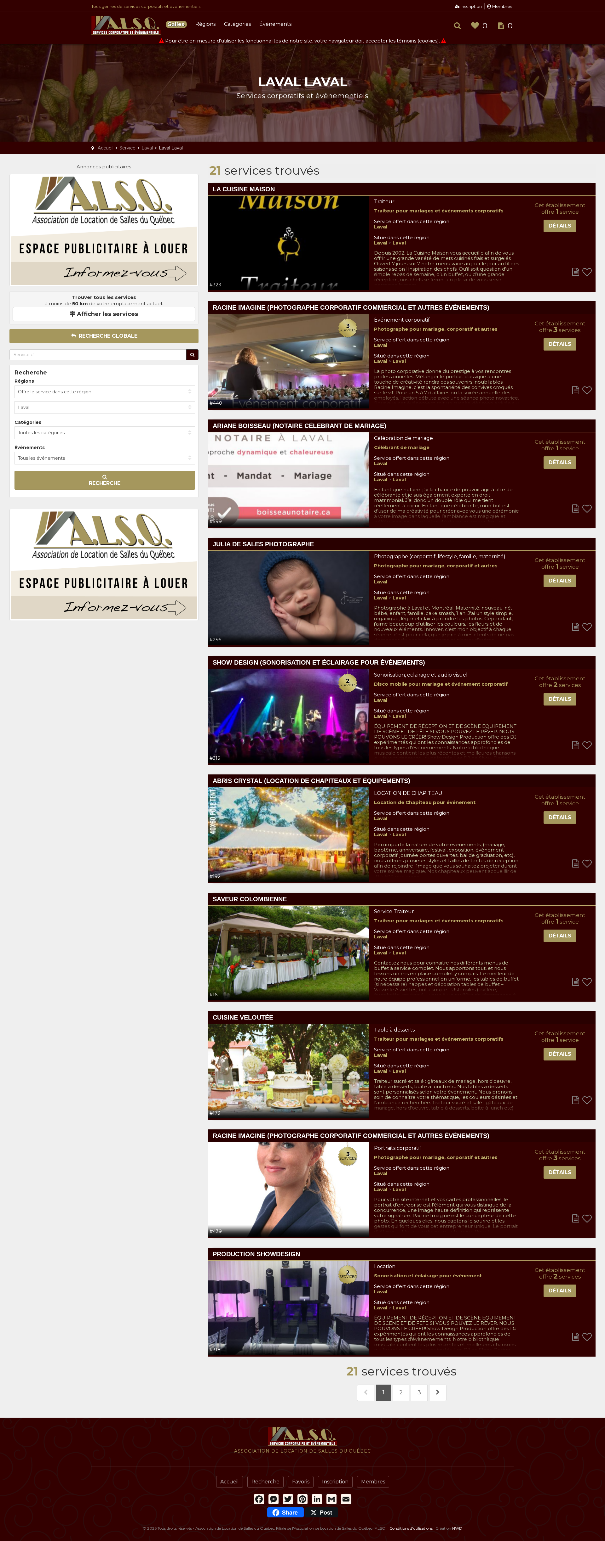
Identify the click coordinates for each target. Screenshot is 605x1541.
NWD (457, 1528)
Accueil (229, 1482)
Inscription (471, 6)
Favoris (300, 1482)
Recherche (104, 483)
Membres (501, 6)
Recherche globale (107, 336)
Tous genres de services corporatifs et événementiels (145, 6)
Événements (275, 24)
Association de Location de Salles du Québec (126, 25)
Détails (560, 226)
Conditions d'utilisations (411, 1528)
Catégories (237, 24)
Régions (205, 24)
